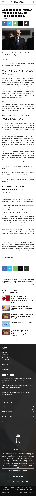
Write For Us (5, 357)
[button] (33, 2)
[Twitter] (22, 481)
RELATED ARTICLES (9, 290)
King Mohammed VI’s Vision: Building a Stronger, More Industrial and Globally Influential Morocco (22, 316)
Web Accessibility (6, 362)
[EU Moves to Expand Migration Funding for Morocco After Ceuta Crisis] (6, 308)
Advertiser (4, 367)
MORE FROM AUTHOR (10, 293)
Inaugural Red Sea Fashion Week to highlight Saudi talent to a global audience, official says (26, 282)
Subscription (5, 364)
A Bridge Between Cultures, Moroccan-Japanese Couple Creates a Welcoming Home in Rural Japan (16, 379)
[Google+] (13, 481)
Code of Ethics (6, 359)
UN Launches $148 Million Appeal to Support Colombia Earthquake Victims (16, 393)
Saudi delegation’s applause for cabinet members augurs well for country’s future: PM (9, 281)
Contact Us (5, 354)
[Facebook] (9, 481)
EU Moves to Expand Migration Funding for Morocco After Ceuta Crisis (21, 308)
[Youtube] (27, 481)
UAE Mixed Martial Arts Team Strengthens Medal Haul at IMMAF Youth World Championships (16, 386)
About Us (4, 352)
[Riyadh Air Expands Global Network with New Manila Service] (6, 324)
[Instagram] (18, 481)
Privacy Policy (5, 369)
